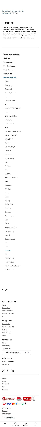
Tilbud (4, 305)
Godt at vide (7, 70)
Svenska (4, 389)
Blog (3, 316)
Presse (4, 329)
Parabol (7, 166)
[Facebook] (9, 370)
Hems (7, 127)
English (4, 381)
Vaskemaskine (10, 270)
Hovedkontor (6, 324)
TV (6, 254)
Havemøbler (9, 124)
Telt (6, 247)
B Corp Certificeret (8, 327)
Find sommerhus (15, 425)
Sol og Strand (6, 11)
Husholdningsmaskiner (13, 131)
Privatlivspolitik (6, 408)
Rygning (7, 189)
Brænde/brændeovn (12, 93)
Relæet (7, 181)
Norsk (4, 387)
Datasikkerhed (8, 62)
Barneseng (8, 85)
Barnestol (8, 89)
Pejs (6, 170)
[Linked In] (14, 370)
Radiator (8, 174)
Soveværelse (9, 216)
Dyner (7, 97)
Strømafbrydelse (11, 227)
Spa (6, 220)
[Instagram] (4, 370)
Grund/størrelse (10, 116)
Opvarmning (9, 158)
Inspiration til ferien (8, 313)
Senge (7, 197)
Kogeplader (9, 139)
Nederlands (5, 384)
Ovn (6, 162)
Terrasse (8, 251)
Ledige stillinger (6, 332)
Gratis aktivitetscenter (13, 108)
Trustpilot (5, 290)
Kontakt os (5, 365)
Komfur (7, 143)
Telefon (7, 243)
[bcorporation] (34, 400)
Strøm (7, 224)
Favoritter (25, 425)
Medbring (8, 154)
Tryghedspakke (6, 348)
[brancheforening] (8, 400)
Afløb (7, 81)
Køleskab (8, 151)
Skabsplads (9, 204)
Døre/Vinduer (10, 101)
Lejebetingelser (6, 414)
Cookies (4, 411)
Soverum (8, 212)
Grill (6, 112)
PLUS (4, 335)
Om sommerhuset (9, 78)
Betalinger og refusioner (12, 54)
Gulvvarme (9, 120)
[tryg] (28, 400)
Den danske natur (9, 66)
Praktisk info (16, 11)
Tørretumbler (9, 258)
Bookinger (7, 58)
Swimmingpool (10, 239)
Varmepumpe (10, 262)
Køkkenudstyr (10, 147)
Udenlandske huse (7, 311)
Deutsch (4, 378)
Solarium (8, 208)
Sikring (7, 201)
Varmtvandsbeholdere (13, 266)
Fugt (6, 105)
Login (4, 343)
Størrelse (8, 235)
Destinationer (6, 308)
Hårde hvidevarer (11, 135)
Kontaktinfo (7, 74)
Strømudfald (9, 231)
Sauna (7, 193)
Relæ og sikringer (11, 178)
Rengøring (8, 185)
